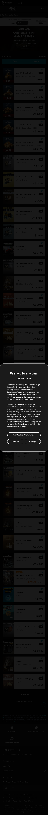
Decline (15, 441)
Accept (32, 441)
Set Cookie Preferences (24, 435)
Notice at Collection (27, 394)
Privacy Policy (12, 394)
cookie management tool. (24, 399)
